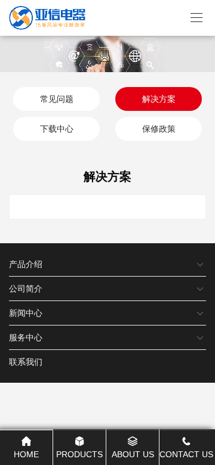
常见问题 (56, 98)
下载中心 (56, 128)
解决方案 (159, 98)
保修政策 (159, 128)
